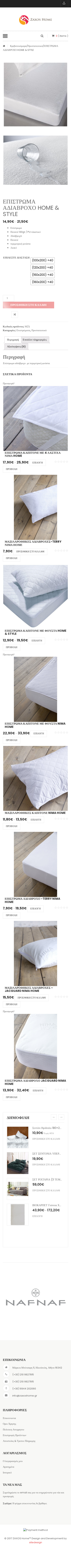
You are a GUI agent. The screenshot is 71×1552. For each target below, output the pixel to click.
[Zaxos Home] (35, 20)
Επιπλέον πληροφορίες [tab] (35, 339)
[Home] (4, 46)
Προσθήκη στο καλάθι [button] (30, 551)
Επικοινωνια (9, 1418)
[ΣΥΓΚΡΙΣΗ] (14, 314)
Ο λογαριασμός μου (13, 1461)
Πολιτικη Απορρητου (13, 1429)
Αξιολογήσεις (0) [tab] (16, 346)
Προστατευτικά (35, 46)
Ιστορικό (7, 1472)
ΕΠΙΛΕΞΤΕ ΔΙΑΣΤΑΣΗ (16, 257)
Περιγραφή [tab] (13, 339)
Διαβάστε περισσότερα (47, 1139)
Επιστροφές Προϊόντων (14, 1435)
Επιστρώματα (23, 330)
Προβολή (11, 469)
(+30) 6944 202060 (24, 1388)
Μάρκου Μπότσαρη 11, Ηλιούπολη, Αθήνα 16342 (37, 1367)
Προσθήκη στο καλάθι (28, 305)
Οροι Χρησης (9, 1424)
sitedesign (35, 1542)
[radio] (43, 260)
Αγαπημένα (8, 1467)
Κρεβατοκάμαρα (18, 46)
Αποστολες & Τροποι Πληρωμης (19, 1441)
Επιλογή (37, 462)
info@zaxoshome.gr (24, 1395)
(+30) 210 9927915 (23, 1374)
